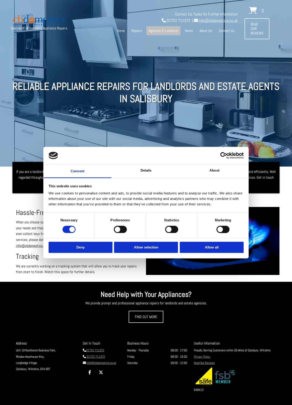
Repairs (137, 30)
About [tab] (214, 170)
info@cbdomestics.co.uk (218, 20)
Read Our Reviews (204, 363)
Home (121, 30)
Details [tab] (146, 170)
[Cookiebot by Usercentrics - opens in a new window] (224, 155)
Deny (80, 247)
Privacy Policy (202, 357)
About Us (206, 30)
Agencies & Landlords (163, 30)
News (189, 30)
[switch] (120, 229)
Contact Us (226, 30)
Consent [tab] (77, 171)
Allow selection (146, 247)
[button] (257, 28)
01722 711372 (95, 350)
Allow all (212, 247)
